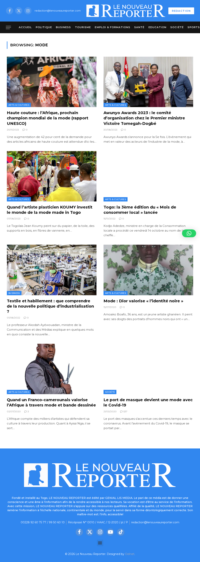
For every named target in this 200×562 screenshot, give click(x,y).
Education (157, 27)
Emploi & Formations (112, 27)
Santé (139, 27)
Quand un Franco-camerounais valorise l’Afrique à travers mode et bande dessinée (51, 402)
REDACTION (181, 10)
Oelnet (129, 554)
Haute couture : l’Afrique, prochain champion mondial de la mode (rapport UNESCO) (47, 118)
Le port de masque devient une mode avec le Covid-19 (148, 402)
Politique (44, 27)
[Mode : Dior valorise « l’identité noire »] (148, 270)
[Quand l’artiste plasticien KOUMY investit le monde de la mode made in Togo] (51, 176)
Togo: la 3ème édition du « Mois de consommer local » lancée (140, 210)
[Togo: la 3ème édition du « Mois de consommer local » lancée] (148, 176)
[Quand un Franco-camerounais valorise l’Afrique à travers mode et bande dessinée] (51, 369)
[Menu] (8, 27)
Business (63, 27)
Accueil (25, 27)
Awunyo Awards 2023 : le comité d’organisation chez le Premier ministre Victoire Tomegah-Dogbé (144, 118)
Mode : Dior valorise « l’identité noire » (143, 301)
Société (176, 27)
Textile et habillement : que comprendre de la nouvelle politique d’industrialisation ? (50, 306)
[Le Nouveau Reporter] (126, 10)
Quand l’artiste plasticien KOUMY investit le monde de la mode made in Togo (49, 210)
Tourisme (83, 27)
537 (125, 411)
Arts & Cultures (18, 105)
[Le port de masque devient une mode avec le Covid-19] (148, 369)
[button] (100, 543)
